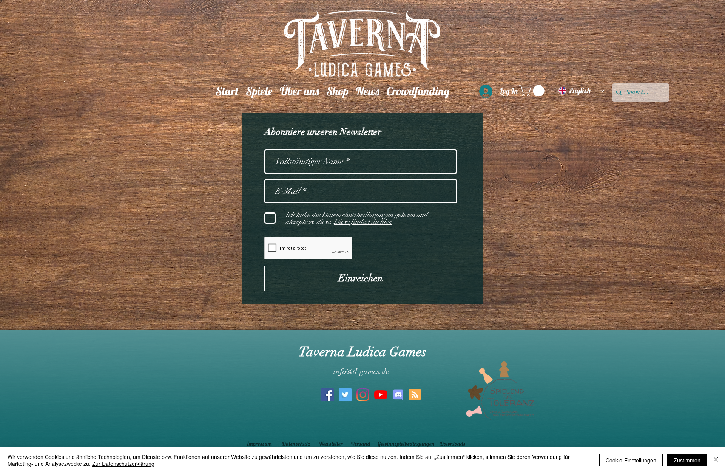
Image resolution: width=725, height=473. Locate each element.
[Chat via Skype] (359, 422)
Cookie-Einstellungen (631, 460)
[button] (259, 90)
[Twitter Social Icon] (345, 394)
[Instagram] (362, 394)
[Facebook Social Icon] (327, 394)
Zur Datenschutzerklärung (123, 463)
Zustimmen (687, 460)
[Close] (715, 460)
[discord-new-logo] (398, 394)
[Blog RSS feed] (415, 395)
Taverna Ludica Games (362, 352)
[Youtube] (380, 394)
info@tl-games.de (361, 371)
